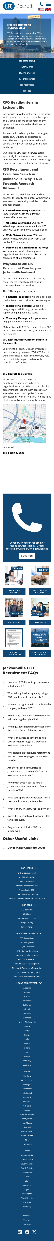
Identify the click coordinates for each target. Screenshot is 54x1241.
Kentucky (27, 1060)
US (41, 9)
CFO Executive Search (27, 873)
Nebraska (27, 1106)
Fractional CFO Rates (27, 959)
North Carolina (27, 1131)
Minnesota (27, 1088)
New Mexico (27, 1123)
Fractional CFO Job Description (27, 976)
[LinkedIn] (20, 1232)
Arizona (27, 996)
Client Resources (27, 79)
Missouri (27, 1097)
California (27, 1005)
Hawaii (27, 1035)
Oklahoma (27, 1144)
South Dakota (27, 1168)
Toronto (27, 1220)
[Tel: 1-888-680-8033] (41, 4)
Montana (27, 1101)
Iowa (27, 1052)
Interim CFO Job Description (27, 963)
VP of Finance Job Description (27, 972)
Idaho (27, 1039)
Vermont (27, 1185)
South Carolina (27, 1163)
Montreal (27, 1215)
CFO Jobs (27, 91)
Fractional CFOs (27, 73)
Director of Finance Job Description (27, 968)
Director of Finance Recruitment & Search (27, 898)
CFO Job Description (27, 946)
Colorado (27, 1009)
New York (27, 1127)
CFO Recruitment (27, 61)
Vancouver (27, 1224)
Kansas (27, 1056)
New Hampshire (27, 1114)
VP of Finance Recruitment (27, 894)
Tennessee (27, 1172)
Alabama (27, 988)
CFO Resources (27, 85)
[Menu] (48, 4)
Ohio (27, 1140)
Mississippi (27, 1093)
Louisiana (27, 1065)
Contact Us (27, 556)
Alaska (27, 992)
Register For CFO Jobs (27, 918)
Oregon (27, 1150)
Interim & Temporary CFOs (27, 885)
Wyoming (27, 1206)
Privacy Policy (27, 927)
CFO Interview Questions (27, 951)
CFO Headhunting (27, 877)
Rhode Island (27, 1159)
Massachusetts (27, 1080)
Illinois (27, 1043)
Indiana (27, 1047)
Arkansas (27, 1000)
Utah (27, 1181)
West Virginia (27, 1198)
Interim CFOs (27, 67)
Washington (27, 1193)
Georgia (27, 1030)
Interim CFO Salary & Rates (27, 955)
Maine (27, 1071)
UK (48, 9)
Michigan (27, 1084)
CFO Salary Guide (27, 938)
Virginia (27, 1189)
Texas (27, 1176)
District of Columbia (27, 1022)
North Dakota (27, 1135)
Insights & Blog (27, 922)
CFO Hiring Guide (27, 942)
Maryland (27, 1076)
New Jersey (27, 1118)
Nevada (27, 1110)
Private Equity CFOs (27, 890)
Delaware (27, 1017)
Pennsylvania (27, 1155)
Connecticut (27, 1013)
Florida (27, 1026)
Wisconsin (27, 1202)
